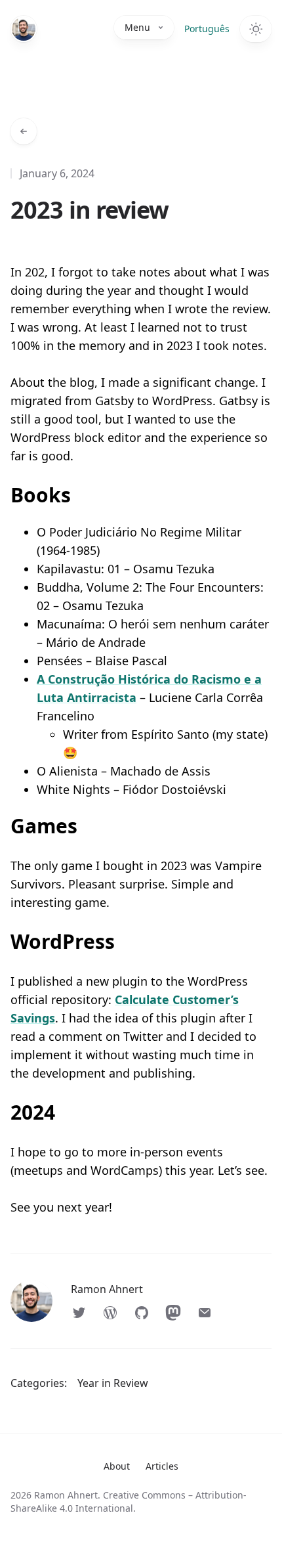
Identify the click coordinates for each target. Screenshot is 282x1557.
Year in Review (112, 1383)
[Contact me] (204, 1312)
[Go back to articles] (23, 131)
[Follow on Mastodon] (173, 1312)
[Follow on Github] (141, 1312)
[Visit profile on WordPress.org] (110, 1312)
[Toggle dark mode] (256, 29)
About (117, 1466)
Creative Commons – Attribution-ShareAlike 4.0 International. (128, 1501)
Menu (137, 27)
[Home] (23, 29)
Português (207, 28)
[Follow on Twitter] (78, 1312)
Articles (162, 1466)
